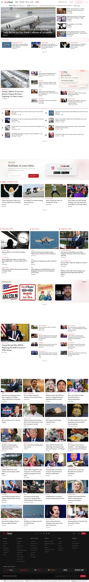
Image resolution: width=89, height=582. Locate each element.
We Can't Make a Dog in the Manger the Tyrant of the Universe (74, 263)
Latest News (5, 543)
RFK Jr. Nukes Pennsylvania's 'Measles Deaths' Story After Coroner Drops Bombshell (27, 112)
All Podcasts (46, 551)
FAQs (79, 533)
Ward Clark (33, 264)
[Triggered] (45, 292)
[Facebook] (46, 533)
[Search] (84, 2)
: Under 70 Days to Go (17, 5)
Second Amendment (21, 561)
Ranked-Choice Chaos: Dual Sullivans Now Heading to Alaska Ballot (11, 471)
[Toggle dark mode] (87, 2)
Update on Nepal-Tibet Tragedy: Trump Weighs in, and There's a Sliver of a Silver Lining (47, 84)
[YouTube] (49, 533)
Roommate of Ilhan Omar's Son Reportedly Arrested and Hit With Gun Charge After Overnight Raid (48, 337)
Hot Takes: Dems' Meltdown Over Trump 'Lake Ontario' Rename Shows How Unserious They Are (77, 102)
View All (84, 281)
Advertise (60, 543)
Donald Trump (20, 545)
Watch (4, 545)
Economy (19, 548)
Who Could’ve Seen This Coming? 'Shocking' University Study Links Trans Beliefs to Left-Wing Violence (77, 202)
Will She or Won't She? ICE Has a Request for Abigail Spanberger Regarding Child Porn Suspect (73, 272)
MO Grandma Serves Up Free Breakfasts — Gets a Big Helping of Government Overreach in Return (77, 447)
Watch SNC (74, 548)
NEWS (16, 2)
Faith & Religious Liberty (21, 550)
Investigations (5, 548)
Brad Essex (41, 76)
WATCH (27, 2)
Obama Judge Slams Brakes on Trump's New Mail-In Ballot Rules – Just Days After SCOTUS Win (26, 134)
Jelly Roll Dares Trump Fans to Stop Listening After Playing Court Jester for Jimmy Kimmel (27, 119)
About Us (60, 541)
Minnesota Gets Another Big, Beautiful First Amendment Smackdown (76, 471)
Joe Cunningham (34, 548)
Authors (4, 554)
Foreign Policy (19, 552)
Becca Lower (41, 86)
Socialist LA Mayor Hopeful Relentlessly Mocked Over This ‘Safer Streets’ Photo (10, 447)
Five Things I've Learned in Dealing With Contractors (48, 101)
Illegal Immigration (20, 556)
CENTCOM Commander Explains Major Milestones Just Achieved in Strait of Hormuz (71, 112)
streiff (40, 357)
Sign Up (83, 576)
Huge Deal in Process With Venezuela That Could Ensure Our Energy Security (48, 345)
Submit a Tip (60, 548)
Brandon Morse (49, 204)
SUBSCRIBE (79, 2)
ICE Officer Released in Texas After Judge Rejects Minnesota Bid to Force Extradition (77, 422)
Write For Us (60, 550)
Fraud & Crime (20, 554)
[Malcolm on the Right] (10, 292)
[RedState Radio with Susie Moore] (27, 292)
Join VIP (83, 533)
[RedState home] (7, 533)
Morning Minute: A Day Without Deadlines (13, 252)
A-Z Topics (19, 538)
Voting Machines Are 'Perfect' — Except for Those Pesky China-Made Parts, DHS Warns (54, 471)
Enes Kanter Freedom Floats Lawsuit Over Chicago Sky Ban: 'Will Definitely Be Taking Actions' (33, 498)
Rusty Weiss (70, 95)
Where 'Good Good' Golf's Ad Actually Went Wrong (47, 327)
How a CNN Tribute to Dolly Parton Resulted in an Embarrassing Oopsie (75, 397)
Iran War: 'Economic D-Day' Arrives (47, 5)
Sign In (74, 533)
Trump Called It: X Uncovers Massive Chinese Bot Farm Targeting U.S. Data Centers (13, 94)
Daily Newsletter (75, 545)
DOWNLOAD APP (62, 2)
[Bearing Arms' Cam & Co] (63, 292)
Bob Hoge (40, 95)
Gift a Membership (75, 543)
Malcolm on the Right (48, 541)
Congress (19, 543)
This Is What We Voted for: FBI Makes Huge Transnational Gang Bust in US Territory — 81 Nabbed (55, 447)
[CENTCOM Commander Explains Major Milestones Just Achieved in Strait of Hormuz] (51, 113)
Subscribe (32, 175)
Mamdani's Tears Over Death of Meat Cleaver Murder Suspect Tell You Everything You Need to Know (48, 93)
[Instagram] (44, 533)
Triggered (46, 547)
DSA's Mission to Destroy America (64, 5)
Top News (5, 541)
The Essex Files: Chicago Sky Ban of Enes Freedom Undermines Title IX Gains (47, 74)
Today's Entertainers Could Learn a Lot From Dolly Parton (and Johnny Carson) (11, 202)
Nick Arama (57, 114)
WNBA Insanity (77, 5)
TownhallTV (5, 552)
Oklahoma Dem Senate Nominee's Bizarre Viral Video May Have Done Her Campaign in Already (33, 422)
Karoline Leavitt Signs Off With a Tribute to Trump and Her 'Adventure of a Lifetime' (77, 498)
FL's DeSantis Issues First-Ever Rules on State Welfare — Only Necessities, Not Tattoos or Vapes (76, 346)
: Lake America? (32, 5)
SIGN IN (71, 2)
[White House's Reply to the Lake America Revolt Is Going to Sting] (51, 135)
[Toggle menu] (2, 2)
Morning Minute (6, 550)
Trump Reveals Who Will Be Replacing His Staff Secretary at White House (14, 347)
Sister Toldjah (41, 103)
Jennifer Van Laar (34, 543)
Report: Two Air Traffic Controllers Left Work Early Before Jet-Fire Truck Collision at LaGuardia (27, 31)
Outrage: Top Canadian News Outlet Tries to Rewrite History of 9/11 (77, 353)
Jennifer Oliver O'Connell (72, 104)
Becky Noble (70, 348)
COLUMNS (21, 2)
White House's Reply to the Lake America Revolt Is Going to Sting (77, 93)
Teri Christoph (4, 98)
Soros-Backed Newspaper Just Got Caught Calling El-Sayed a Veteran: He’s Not (11, 498)
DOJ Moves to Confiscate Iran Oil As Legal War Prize (43, 262)
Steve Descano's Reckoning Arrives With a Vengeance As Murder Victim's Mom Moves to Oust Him (73, 253)
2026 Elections (20, 541)
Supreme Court (20, 559)
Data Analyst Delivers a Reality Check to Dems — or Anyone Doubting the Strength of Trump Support (77, 328)
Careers (59, 545)
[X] (41, 533)
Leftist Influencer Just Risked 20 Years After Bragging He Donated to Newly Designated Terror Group (43, 270)
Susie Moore (4, 253)
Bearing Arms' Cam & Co (49, 549)
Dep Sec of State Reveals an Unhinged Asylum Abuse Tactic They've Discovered (54, 523)
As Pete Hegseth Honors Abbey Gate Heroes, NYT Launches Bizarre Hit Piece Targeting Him (48, 354)
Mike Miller (70, 206)
